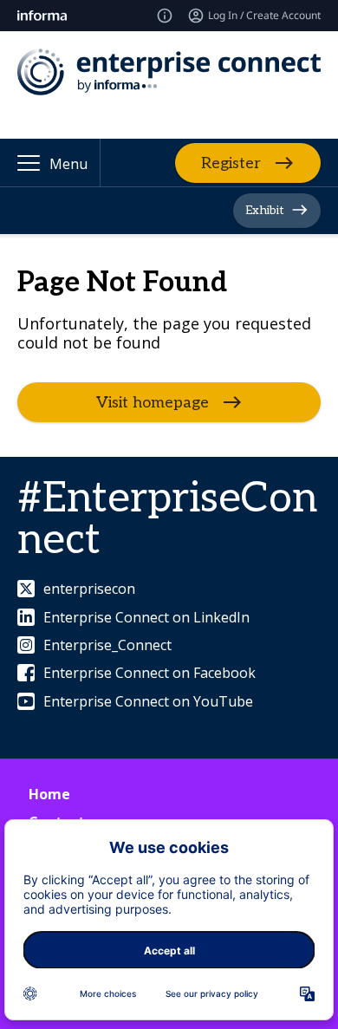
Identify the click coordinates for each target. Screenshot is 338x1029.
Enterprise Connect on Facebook (149, 672)
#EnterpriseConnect (167, 519)
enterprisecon (89, 588)
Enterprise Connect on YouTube (148, 701)
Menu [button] (68, 163)
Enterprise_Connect (107, 645)
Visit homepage (152, 403)
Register (231, 162)
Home (49, 794)
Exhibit (264, 210)
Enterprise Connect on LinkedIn (146, 617)
